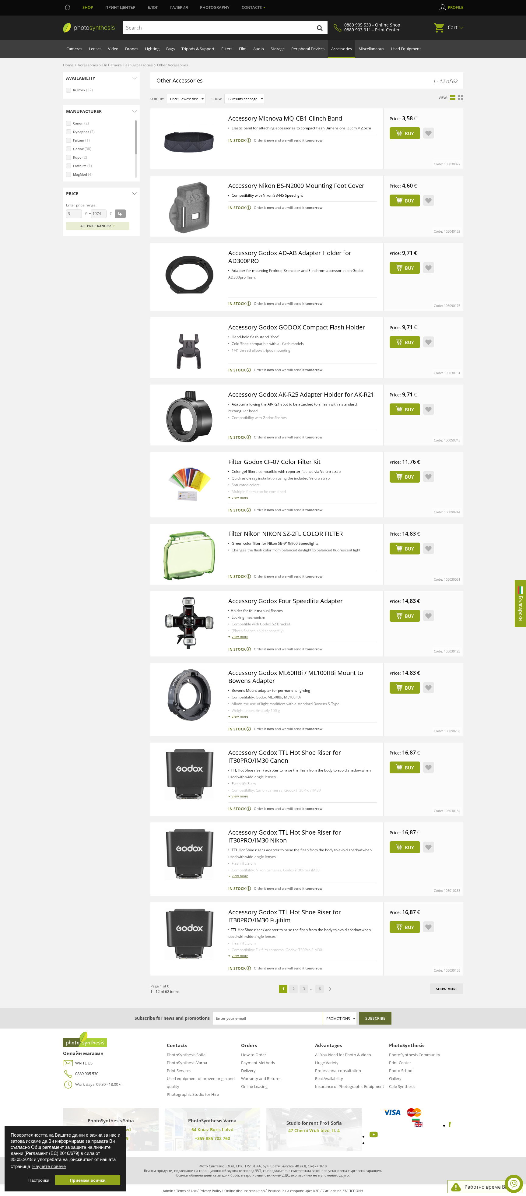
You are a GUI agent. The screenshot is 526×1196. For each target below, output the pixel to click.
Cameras (74, 48)
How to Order (253, 1054)
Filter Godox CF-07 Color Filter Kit (274, 462)
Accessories (341, 48)
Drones (131, 48)
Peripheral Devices (307, 48)
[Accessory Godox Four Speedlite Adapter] (189, 623)
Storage (278, 48)
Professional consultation (338, 1070)
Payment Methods (258, 1062)
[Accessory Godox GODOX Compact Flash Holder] (189, 349)
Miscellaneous (371, 48)
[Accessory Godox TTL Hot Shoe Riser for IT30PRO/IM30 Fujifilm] (189, 934)
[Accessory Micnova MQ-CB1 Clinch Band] (189, 140)
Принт (120, 7)
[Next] (330, 989)
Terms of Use (186, 1190)
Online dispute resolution (244, 1190)
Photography (215, 7)
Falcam (81, 140)
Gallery (395, 1078)
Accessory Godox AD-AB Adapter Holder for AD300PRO (289, 257)
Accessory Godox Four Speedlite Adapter (285, 601)
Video (113, 48)
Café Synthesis (402, 1086)
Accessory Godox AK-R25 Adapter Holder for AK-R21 (301, 394)
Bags (170, 48)
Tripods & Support (198, 48)
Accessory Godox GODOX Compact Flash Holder (296, 327)
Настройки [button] (38, 1180)
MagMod (83, 174)
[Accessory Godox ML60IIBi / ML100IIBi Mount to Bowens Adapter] (189, 695)
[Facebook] (450, 1125)
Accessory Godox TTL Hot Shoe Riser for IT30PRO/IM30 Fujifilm (284, 916)
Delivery (248, 1070)
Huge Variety (326, 1062)
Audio (258, 48)
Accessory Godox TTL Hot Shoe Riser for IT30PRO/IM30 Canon (284, 756)
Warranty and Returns (261, 1078)
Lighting (152, 48)
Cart (453, 27)
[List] (452, 97)
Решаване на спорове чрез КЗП (294, 1190)
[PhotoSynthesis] (89, 28)
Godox (82, 148)
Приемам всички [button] (88, 1180)
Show (217, 99)
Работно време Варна (491, 1187)
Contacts (252, 7)
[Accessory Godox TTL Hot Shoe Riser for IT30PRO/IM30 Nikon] (189, 854)
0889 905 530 (86, 1073)
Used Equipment (406, 48)
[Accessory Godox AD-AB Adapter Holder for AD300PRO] (189, 275)
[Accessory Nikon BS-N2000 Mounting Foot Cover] (189, 208)
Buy (409, 133)
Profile (455, 7)
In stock (83, 90)
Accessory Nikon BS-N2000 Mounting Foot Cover (296, 185)
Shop (87, 7)
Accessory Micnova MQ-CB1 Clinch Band (285, 118)
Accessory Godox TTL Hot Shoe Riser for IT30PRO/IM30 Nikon (284, 836)
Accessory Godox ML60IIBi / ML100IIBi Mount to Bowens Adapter (295, 677)
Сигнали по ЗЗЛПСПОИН (343, 1190)
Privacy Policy (210, 1190)
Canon (81, 123)
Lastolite (82, 165)
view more (240, 497)
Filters (226, 48)
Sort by (157, 99)
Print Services (179, 1070)
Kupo (80, 157)
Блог (153, 7)
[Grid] (460, 97)
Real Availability (329, 1078)
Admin (168, 1190)
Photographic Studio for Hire (193, 1094)
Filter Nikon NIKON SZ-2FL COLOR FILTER (285, 533)
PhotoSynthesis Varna (187, 1062)
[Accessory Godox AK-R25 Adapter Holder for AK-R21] (189, 416)
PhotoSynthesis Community (414, 1054)
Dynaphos (84, 131)
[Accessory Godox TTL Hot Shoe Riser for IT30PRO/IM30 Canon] (189, 774)
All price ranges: (95, 225)
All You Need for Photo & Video (343, 1054)
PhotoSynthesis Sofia (186, 1054)
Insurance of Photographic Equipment (349, 1086)
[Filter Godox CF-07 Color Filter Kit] (189, 484)
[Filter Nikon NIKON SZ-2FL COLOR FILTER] (189, 556)
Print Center (400, 1062)
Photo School (401, 1070)
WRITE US (84, 1063)
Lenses (95, 48)
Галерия (179, 7)
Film (243, 48)
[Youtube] (373, 1136)
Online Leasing (254, 1086)
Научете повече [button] (49, 1166)
